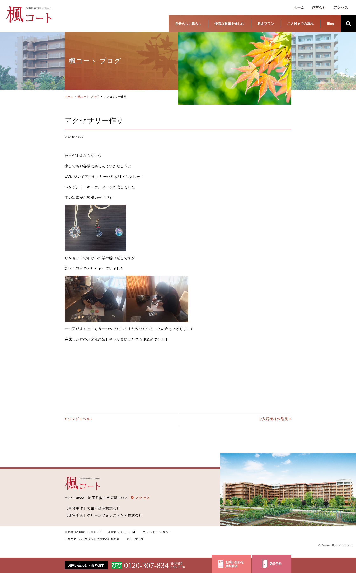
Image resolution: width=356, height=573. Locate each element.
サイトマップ (135, 539)
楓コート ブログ (88, 96)
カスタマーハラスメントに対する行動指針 (92, 539)
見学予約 (275, 564)
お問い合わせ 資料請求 (234, 564)
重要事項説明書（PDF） (81, 532)
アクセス (142, 498)
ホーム (69, 96)
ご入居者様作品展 (273, 419)
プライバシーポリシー (157, 532)
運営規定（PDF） (119, 532)
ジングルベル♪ (80, 419)
